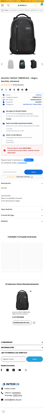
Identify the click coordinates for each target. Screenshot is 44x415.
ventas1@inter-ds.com (13, 399)
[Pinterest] (10, 89)
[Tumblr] (14, 89)
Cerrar (42, 2)
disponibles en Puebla (25, 114)
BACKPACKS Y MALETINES (32, 104)
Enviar (34, 172)
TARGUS (38, 95)
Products (13, 10)
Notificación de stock (22, 323)
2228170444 (17, 395)
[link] (3, 411)
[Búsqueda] (8, 5)
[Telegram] (18, 89)
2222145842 (16, 393)
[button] (1, 64)
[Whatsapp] (26, 89)
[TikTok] (13, 370)
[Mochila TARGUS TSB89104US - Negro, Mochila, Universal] (22, 300)
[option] (22, 34)
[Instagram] (7, 370)
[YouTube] (19, 370)
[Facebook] (2, 89)
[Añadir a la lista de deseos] (34, 323)
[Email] (22, 89)
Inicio (6, 10)
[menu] (2, 5)
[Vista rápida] (30, 291)
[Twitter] (6, 89)
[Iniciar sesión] (35, 5)
